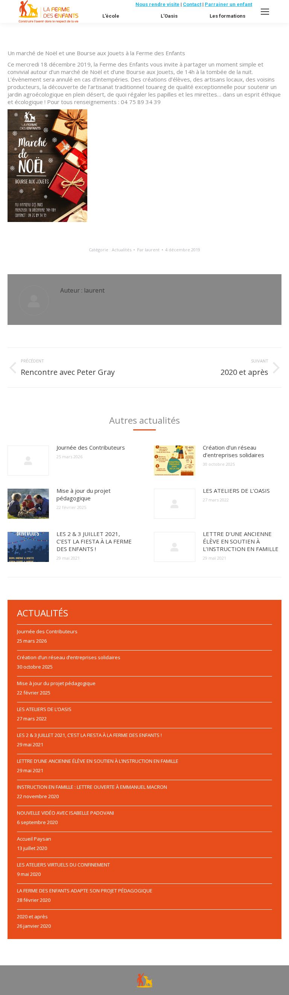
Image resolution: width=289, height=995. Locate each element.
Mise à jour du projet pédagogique (83, 494)
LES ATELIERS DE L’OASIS (236, 490)
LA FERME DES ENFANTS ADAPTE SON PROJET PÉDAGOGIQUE (84, 890)
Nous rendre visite (157, 4)
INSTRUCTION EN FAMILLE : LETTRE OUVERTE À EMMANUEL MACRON (92, 787)
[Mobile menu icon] (265, 11)
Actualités (121, 249)
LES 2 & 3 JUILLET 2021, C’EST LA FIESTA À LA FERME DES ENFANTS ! (94, 541)
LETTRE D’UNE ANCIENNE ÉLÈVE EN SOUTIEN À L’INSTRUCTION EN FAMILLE (240, 541)
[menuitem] (110, 16)
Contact (192, 4)
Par (148, 249)
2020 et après (32, 916)
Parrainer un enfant (228, 4)
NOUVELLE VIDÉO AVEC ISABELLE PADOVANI (65, 812)
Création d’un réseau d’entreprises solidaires (233, 451)
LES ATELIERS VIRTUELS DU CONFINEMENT (63, 864)
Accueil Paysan (34, 838)
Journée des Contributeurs (90, 447)
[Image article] (28, 460)
